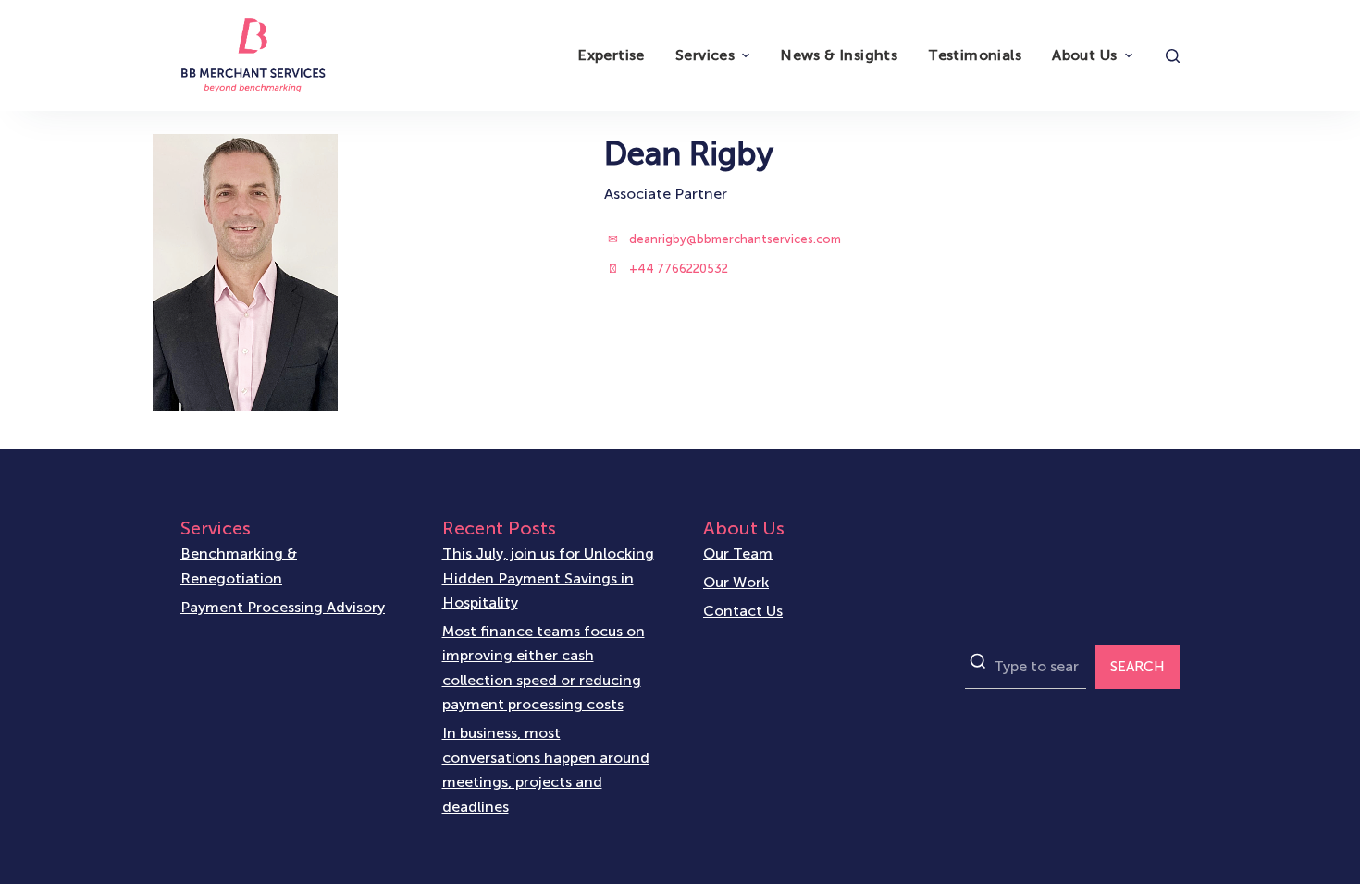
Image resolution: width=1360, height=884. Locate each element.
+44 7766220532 (678, 269)
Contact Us (743, 611)
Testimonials (974, 55)
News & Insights (838, 55)
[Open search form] (1173, 56)
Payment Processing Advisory (282, 607)
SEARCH (1137, 666)
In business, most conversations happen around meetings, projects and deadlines (545, 769)
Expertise (611, 55)
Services (705, 55)
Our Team (738, 553)
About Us (1084, 55)
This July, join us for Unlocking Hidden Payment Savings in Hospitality (548, 578)
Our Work (736, 582)
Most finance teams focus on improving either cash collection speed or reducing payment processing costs (543, 667)
